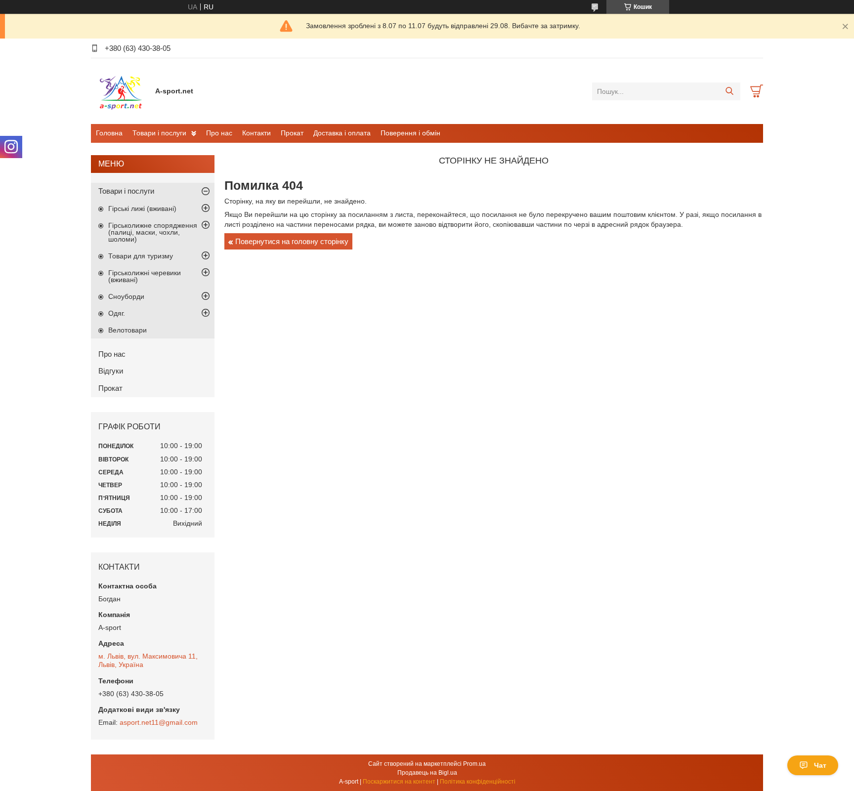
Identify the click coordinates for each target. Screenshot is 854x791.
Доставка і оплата (342, 133)
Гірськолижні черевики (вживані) (144, 276)
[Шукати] (729, 91)
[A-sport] (120, 91)
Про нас (219, 133)
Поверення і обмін (410, 133)
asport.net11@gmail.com (159, 722)
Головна (109, 133)
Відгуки (110, 371)
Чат (820, 765)
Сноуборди (126, 296)
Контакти (256, 133)
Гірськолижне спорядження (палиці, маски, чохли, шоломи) (152, 232)
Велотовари (127, 330)
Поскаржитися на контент (399, 781)
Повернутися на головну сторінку (291, 241)
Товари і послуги (159, 133)
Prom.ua (474, 763)
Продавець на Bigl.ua (427, 772)
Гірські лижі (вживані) (142, 208)
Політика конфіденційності (477, 781)
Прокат (292, 133)
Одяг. (116, 313)
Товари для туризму (140, 256)
